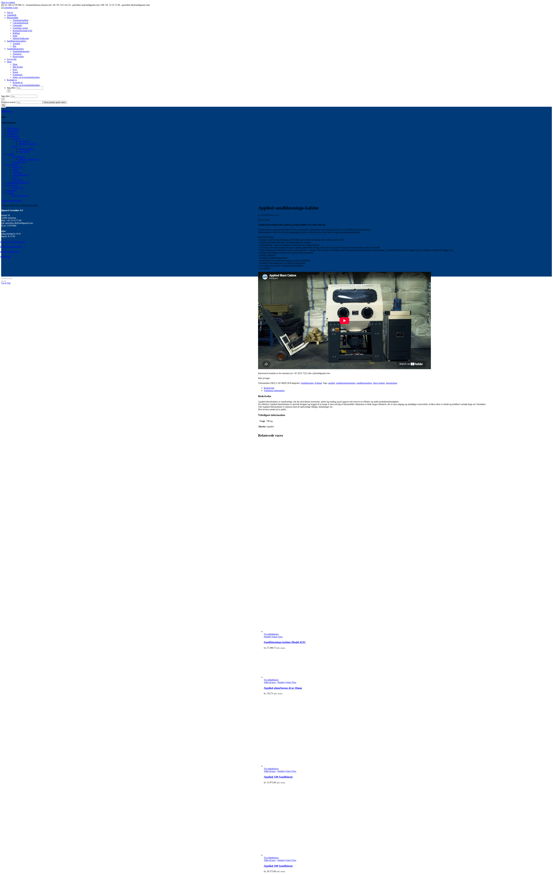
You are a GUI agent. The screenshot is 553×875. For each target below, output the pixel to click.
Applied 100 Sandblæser (278, 865)
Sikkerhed (11, 190)
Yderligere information (274, 390)
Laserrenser (12, 133)
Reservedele (24, 141)
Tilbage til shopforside (11, 200)
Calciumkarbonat (20, 175)
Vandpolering (19, 157)
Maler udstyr (12, 128)
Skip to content (8, 2)
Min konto (6, 111)
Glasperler (17, 172)
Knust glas (17, 167)
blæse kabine (379, 383)
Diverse (10, 193)
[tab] (408, 388)
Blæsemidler (12, 164)
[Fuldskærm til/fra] (8, 278)
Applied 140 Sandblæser (278, 776)
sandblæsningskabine (345, 383)
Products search (8, 102)
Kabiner (318, 383)
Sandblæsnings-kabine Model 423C (285, 642)
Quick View (277, 636)
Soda (15, 177)
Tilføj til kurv (270, 682)
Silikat (15, 170)
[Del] (5, 278)
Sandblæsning (307, 383)
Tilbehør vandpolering (28, 159)
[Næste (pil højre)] (5, 281)
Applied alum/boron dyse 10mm (283, 687)
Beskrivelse (269, 388)
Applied (16, 138)
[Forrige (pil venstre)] (2, 281)
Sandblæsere (12, 136)
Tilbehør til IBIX (26, 149)
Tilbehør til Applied (27, 144)
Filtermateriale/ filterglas (18, 182)
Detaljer (267, 636)
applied (331, 383)
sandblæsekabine (364, 383)
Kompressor (12, 185)
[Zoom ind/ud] (11, 278)
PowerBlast (18, 180)
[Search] (3, 106)
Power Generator (20, 195)
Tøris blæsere (13, 131)
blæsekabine (391, 383)
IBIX (15, 146)
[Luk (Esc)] (2, 278)
